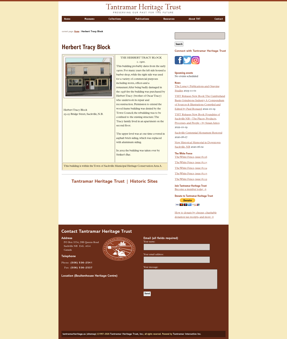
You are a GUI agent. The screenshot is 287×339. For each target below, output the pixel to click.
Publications (142, 19)
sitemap (91, 334)
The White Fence (183, 153)
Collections (115, 19)
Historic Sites (144, 181)
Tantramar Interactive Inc (186, 334)
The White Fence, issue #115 (191, 162)
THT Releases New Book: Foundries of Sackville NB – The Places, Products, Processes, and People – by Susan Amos (197, 118)
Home (67, 19)
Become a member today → (190, 189)
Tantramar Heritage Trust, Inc (126, 334)
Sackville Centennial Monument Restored (198, 133)
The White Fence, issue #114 (191, 168)
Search (179, 44)
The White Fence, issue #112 (191, 179)
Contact (219, 19)
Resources (169, 19)
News (178, 83)
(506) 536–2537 (82, 268)
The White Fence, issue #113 (191, 173)
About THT (194, 19)
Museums (90, 19)
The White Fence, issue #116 (191, 157)
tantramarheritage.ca (74, 334)
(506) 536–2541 (82, 263)
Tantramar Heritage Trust (143, 7)
